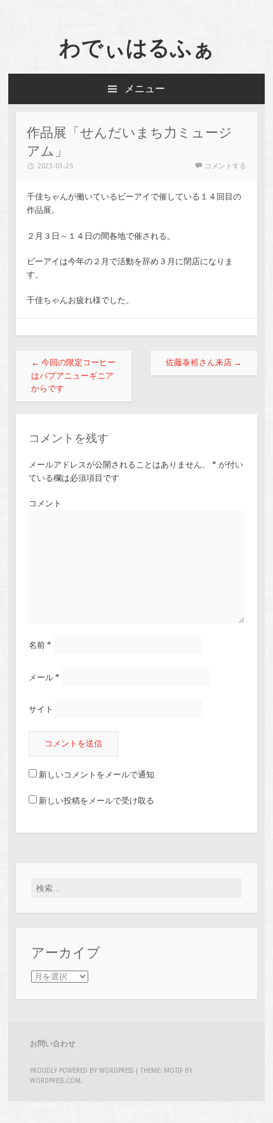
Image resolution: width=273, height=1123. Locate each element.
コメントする (225, 166)
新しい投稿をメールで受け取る (96, 800)
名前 (40, 645)
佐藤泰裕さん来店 (204, 362)
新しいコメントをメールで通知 (96, 774)
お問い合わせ (53, 1043)
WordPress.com (55, 1080)
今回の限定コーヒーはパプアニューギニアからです (73, 376)
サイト (41, 708)
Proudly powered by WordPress (81, 1070)
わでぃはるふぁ (137, 47)
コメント (45, 503)
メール (44, 677)
